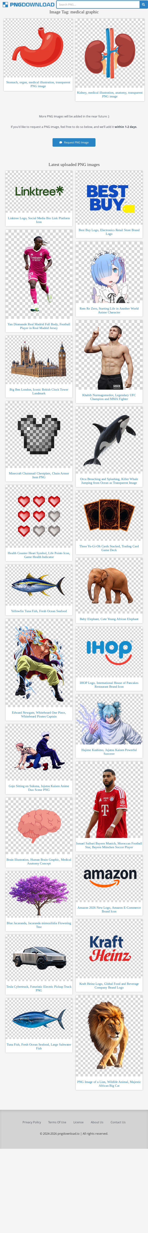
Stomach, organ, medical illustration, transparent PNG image (38, 84)
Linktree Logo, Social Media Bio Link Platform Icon (39, 220)
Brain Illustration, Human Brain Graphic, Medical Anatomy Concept (38, 861)
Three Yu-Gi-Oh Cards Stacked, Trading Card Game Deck (109, 548)
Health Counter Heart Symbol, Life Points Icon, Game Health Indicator (39, 555)
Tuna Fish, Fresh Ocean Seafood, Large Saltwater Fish (39, 1046)
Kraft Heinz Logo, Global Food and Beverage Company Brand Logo (109, 985)
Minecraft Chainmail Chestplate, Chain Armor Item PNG (39, 475)
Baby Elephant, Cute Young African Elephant (109, 619)
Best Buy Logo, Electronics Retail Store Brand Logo (109, 232)
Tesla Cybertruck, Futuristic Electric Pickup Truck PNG (38, 988)
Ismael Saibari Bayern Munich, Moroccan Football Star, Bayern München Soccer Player (109, 845)
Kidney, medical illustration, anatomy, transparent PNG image (110, 94)
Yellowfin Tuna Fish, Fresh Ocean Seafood (39, 611)
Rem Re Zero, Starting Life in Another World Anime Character (109, 310)
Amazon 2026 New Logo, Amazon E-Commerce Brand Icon (109, 909)
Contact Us (118, 1122)
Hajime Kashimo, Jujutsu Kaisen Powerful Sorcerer (109, 751)
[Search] (143, 4)
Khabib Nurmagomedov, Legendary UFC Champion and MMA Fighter (109, 397)
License (78, 1122)
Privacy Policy (32, 1122)
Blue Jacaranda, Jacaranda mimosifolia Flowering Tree (39, 925)
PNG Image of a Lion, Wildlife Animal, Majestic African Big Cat (109, 1083)
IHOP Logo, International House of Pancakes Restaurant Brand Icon (109, 684)
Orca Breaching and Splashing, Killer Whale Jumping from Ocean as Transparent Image (109, 481)
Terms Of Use (57, 1122)
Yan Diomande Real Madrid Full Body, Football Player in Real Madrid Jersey (39, 326)
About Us (97, 1122)
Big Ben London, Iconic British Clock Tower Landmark (39, 391)
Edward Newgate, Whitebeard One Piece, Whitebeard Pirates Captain (39, 714)
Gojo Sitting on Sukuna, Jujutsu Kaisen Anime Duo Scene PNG (39, 788)
